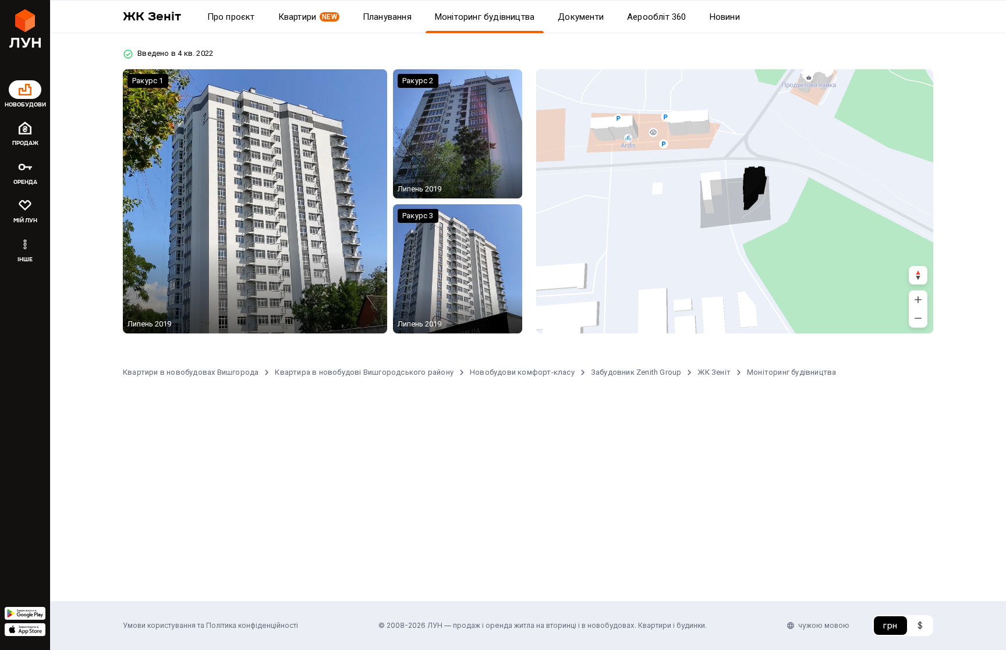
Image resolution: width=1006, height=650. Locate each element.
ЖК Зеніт (714, 372)
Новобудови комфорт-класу (522, 372)
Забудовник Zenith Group (636, 372)
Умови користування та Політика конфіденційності (210, 625)
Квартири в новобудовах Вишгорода (190, 372)
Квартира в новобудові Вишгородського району (364, 372)
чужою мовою (823, 625)
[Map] (734, 201)
